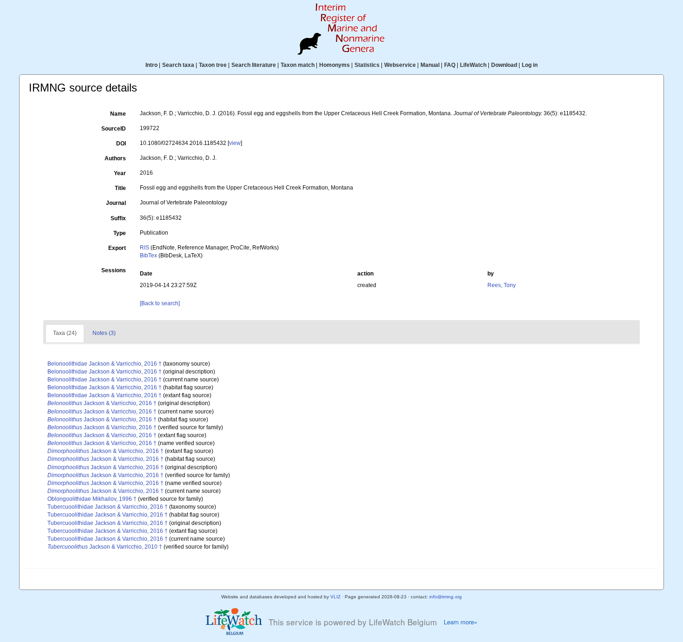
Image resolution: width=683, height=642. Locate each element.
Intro (151, 65)
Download (504, 65)
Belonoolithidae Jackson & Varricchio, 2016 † (104, 363)
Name (118, 114)
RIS (144, 247)
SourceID (113, 128)
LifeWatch (473, 65)
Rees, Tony (501, 285)
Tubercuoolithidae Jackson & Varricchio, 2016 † (107, 507)
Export (117, 248)
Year (120, 173)
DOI (121, 143)
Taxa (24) (65, 333)
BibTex (148, 255)
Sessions (113, 270)
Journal (116, 203)
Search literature (253, 65)
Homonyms (334, 65)
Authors (115, 158)
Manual (430, 65)
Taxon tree (213, 65)
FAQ (449, 65)
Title (120, 188)
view (235, 143)
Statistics (367, 65)
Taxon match (298, 65)
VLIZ (335, 596)
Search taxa (178, 65)
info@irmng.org (445, 596)
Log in (530, 65)
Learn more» (460, 622)
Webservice (400, 65)
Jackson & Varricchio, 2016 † (102, 403)
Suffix (118, 218)
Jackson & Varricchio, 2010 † (104, 547)
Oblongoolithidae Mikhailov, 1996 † (92, 499)
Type (119, 233)
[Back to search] (160, 303)
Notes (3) (104, 333)
